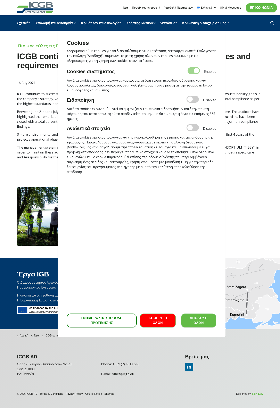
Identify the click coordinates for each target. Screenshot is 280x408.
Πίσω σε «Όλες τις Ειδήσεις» (46, 46)
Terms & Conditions (51, 393)
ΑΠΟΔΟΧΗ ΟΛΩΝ (199, 320)
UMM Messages (230, 7)
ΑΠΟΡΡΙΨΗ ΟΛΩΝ (157, 320)
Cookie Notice (93, 393)
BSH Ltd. (257, 393)
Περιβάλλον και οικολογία (100, 23)
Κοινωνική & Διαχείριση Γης (204, 23)
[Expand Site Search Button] (272, 23)
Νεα (125, 7)
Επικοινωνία (261, 7)
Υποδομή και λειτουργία (54, 23)
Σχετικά (22, 23)
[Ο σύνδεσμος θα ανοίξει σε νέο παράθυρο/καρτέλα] (189, 367)
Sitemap (109, 393)
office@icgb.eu (123, 374)
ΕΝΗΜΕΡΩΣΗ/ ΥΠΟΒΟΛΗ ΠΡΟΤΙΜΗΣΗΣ (102, 320)
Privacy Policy (74, 393)
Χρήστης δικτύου (139, 23)
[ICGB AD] (35, 7)
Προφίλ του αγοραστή (146, 7)
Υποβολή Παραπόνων (178, 7)
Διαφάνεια (167, 23)
